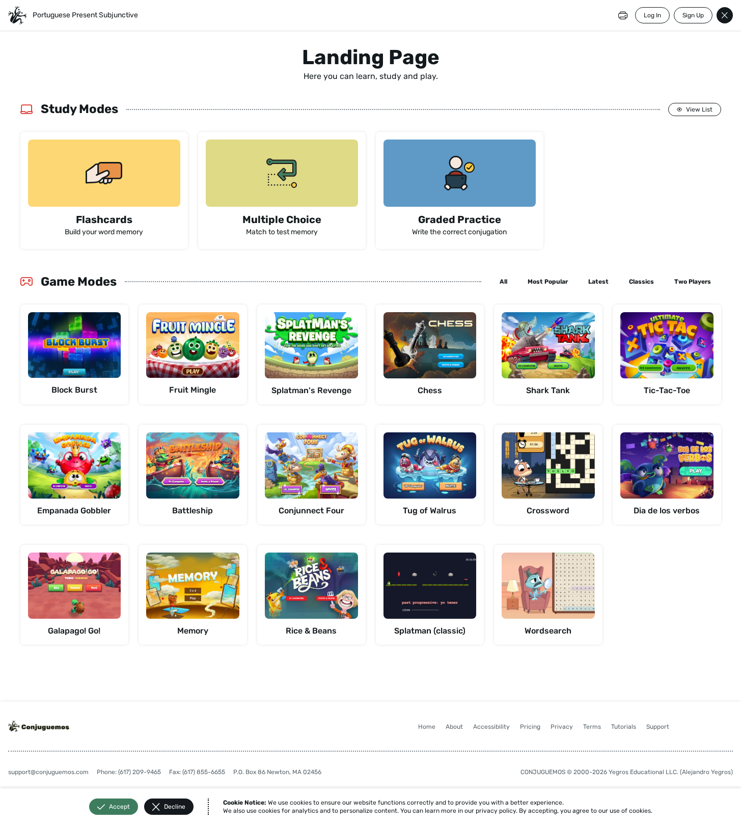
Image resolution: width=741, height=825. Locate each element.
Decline (174, 806)
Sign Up (693, 15)
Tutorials (623, 726)
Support (657, 726)
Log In (652, 15)
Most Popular (548, 281)
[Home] (17, 15)
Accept (119, 806)
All (503, 281)
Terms (592, 726)
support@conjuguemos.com (48, 772)
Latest (598, 281)
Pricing (530, 726)
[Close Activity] (725, 15)
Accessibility (491, 726)
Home (426, 726)
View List (699, 109)
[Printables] (623, 15)
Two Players (692, 281)
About (454, 726)
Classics (641, 281)
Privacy (562, 726)
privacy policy (496, 810)
